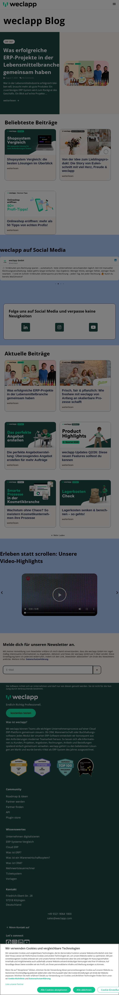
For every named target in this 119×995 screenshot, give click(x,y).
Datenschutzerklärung (40, 978)
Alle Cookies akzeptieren (54, 989)
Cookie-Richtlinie (16, 978)
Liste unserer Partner (14, 984)
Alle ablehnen (84, 989)
